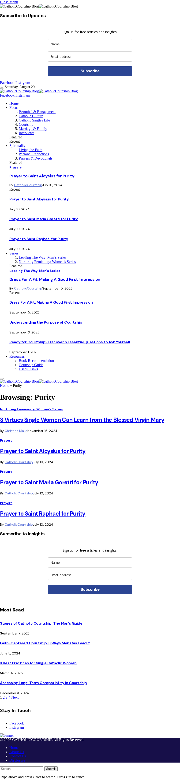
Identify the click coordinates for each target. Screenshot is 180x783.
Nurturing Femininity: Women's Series (31, 409)
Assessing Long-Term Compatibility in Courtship (43, 682)
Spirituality (17, 146)
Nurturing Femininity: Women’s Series (47, 262)
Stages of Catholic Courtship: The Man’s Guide (41, 623)
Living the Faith (30, 150)
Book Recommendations (37, 361)
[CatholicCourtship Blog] (39, 91)
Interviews (26, 133)
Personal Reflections (34, 154)
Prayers (15, 167)
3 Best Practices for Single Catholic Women (38, 663)
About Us (16, 752)
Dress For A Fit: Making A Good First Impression (54, 279)
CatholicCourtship (28, 185)
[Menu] (2, 88)
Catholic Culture (31, 116)
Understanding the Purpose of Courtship (45, 322)
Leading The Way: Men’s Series (42, 257)
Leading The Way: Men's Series (34, 271)
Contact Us (17, 756)
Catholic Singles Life (34, 120)
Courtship (26, 124)
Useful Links (28, 369)
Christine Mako (16, 431)
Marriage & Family (33, 129)
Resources (17, 356)
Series (13, 253)
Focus (13, 108)
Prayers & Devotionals (35, 158)
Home (14, 103)
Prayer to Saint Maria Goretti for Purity (43, 218)
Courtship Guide (31, 365)
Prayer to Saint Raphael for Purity (38, 238)
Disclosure (17, 760)
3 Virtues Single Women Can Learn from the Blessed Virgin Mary (82, 419)
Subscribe (90, 71)
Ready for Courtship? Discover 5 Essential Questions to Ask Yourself (69, 342)
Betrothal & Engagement (37, 112)
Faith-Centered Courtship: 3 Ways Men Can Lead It (45, 643)
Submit (51, 769)
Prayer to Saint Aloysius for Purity (41, 176)
